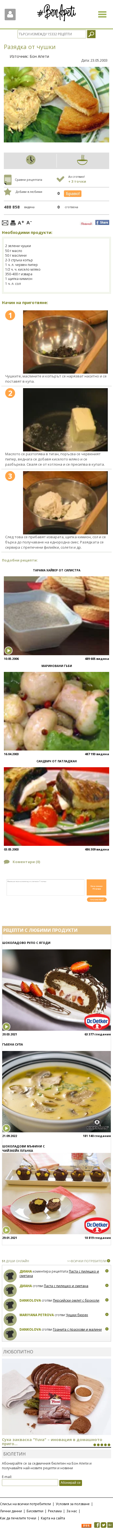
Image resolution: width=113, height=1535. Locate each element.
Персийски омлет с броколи (76, 1300)
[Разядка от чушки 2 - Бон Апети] (65, 420)
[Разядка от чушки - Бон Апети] (65, 342)
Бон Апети (39, 56)
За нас (71, 1511)
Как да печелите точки (18, 1518)
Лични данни (11, 1511)
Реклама (55, 1511)
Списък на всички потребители (25, 1504)
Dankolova (30, 1300)
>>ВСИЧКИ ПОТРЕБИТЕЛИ (86, 1261)
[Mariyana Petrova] (10, 1319)
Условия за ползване (73, 1504)
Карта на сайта (53, 1518)
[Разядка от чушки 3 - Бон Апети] (65, 503)
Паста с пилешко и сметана (66, 1286)
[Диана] (10, 1276)
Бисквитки (35, 1511)
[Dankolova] (10, 1305)
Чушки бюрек (77, 1315)
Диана (25, 1271)
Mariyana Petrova (36, 1315)
